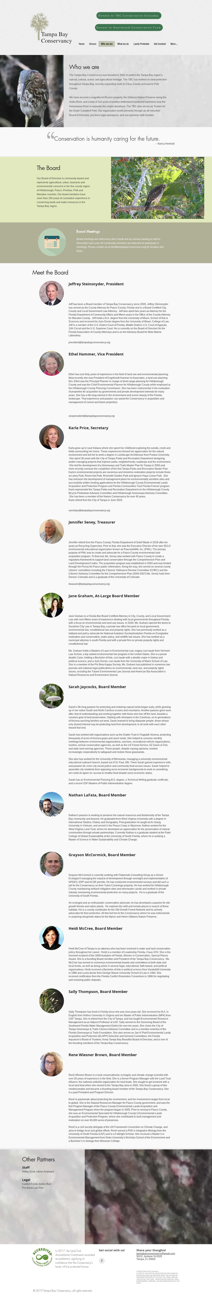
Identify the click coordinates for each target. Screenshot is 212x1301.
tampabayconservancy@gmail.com (155, 1253)
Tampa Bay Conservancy (56, 37)
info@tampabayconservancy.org (128, 247)
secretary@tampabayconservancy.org (89, 510)
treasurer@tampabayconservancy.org (89, 584)
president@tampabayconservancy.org (89, 342)
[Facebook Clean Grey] (102, 1261)
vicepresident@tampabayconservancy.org (92, 416)
